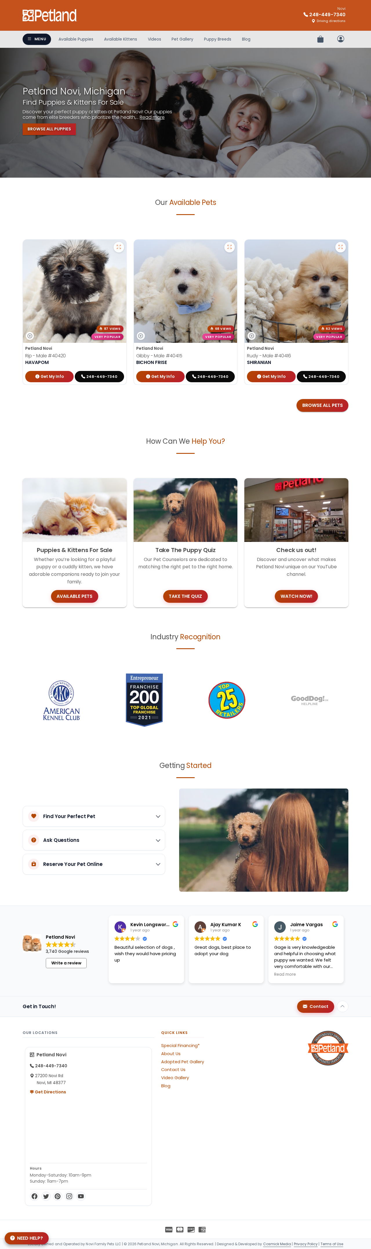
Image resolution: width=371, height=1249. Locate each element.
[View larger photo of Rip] (119, 247)
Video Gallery (175, 1078)
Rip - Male (45, 355)
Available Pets (74, 596)
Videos (154, 39)
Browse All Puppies (49, 129)
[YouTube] (81, 1196)
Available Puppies (76, 39)
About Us (171, 1054)
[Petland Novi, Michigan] (50, 15)
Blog (246, 39)
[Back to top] (342, 1006)
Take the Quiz (185, 596)
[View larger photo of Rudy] (340, 247)
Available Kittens (120, 39)
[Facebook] (34, 1196)
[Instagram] (69, 1196)
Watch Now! (296, 596)
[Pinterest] (57, 1196)
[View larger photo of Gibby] (229, 247)
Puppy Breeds (217, 39)
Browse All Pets (322, 405)
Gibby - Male (159, 355)
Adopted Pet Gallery (182, 1062)
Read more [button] (285, 974)
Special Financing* (180, 1045)
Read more (152, 117)
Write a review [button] (66, 963)
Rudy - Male (269, 355)
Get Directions (50, 1092)
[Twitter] (46, 1196)
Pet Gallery (182, 39)
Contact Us (173, 1070)
